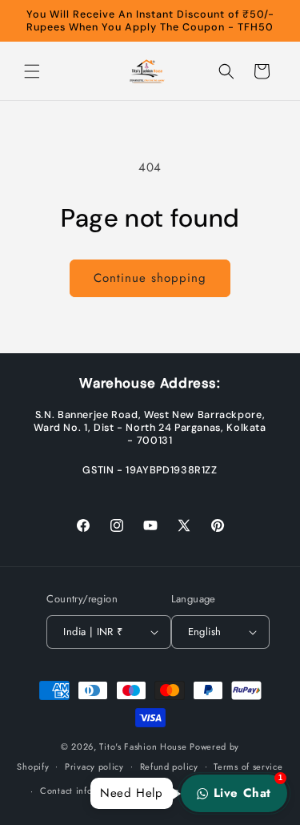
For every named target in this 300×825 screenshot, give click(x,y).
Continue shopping (150, 278)
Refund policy (169, 766)
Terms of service (248, 766)
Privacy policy (94, 766)
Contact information (82, 790)
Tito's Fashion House (142, 746)
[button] (32, 71)
